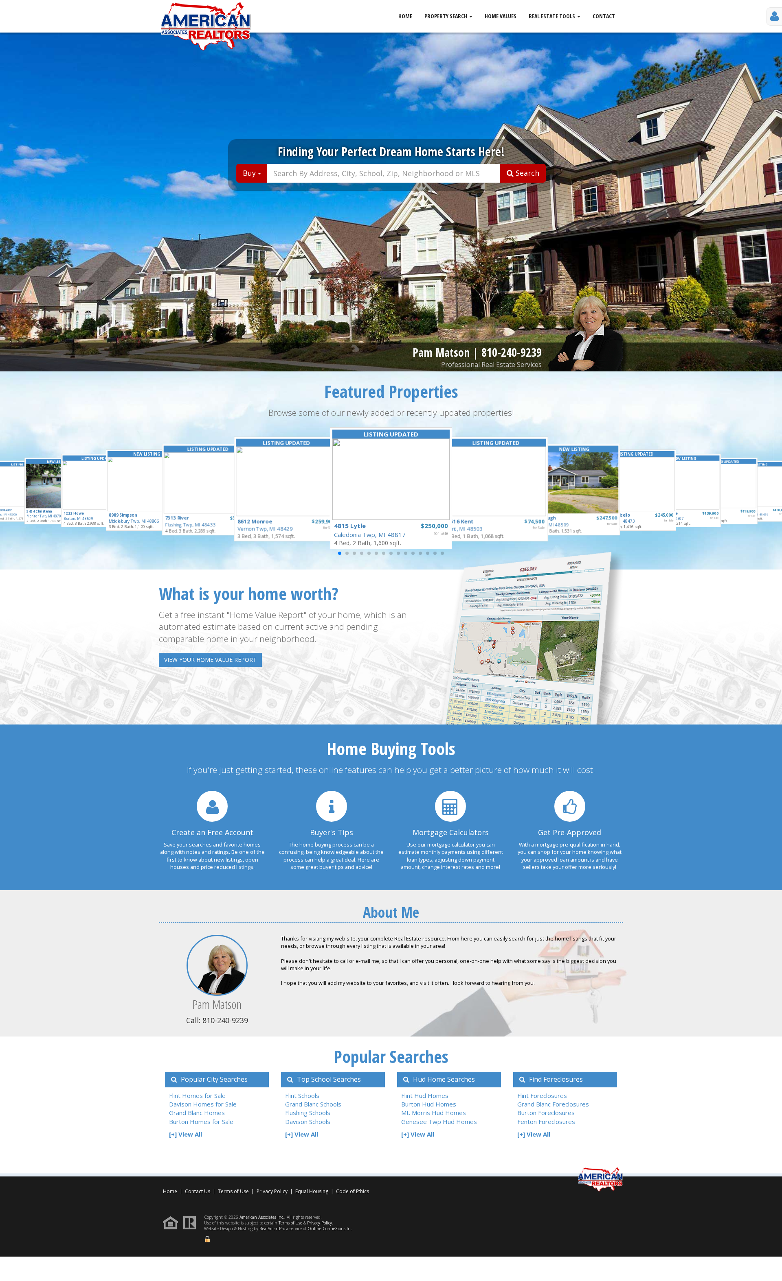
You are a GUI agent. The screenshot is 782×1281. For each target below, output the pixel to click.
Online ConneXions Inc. (331, 1228)
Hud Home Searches (443, 1079)
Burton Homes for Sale (201, 1121)
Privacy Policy (272, 1191)
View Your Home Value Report (210, 659)
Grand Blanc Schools (313, 1104)
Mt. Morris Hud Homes (433, 1113)
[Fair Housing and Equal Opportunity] (172, 1222)
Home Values (500, 16)
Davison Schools (307, 1121)
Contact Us (197, 1191)
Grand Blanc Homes (197, 1113)
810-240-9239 (511, 352)
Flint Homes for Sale (197, 1095)
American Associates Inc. (261, 1217)
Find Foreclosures (555, 1079)
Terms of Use (233, 1191)
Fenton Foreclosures (546, 1121)
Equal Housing (312, 1191)
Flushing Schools (307, 1113)
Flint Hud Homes (424, 1095)
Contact (604, 16)
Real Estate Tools (552, 16)
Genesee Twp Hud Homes (439, 1121)
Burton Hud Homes (428, 1104)
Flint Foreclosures (542, 1095)
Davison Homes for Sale (203, 1104)
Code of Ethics (352, 1191)
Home (405, 16)
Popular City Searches (213, 1079)
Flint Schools (302, 1095)
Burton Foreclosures (546, 1113)
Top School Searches (328, 1079)
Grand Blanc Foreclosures (553, 1104)
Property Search (446, 16)
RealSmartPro (272, 1228)
